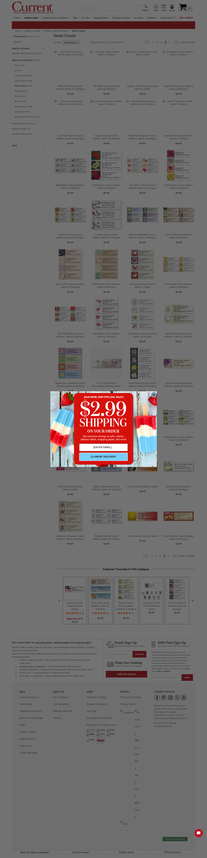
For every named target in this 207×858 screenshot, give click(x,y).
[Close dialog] (153, 394)
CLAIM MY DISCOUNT (103, 456)
